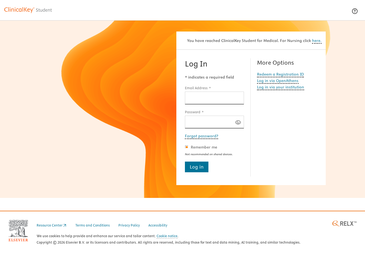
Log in (197, 167)
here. (316, 40)
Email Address (196, 88)
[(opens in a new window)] (344, 223)
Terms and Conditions (92, 225)
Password (192, 112)
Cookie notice (167, 236)
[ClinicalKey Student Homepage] (28, 12)
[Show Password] (238, 121)
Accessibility (157, 225)
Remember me (204, 147)
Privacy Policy (129, 225)
